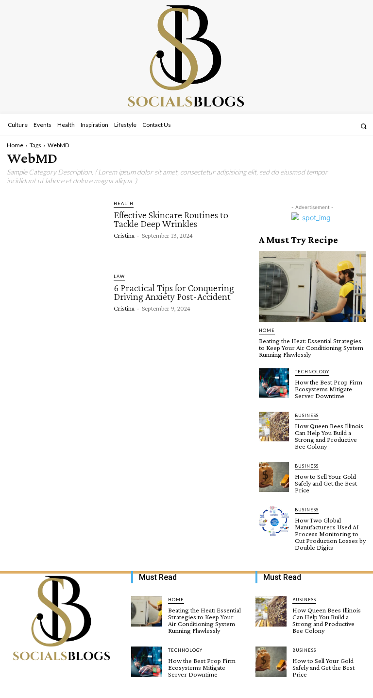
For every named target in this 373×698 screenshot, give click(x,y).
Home (15, 145)
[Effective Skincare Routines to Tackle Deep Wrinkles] (55, 226)
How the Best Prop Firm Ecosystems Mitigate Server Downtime (328, 389)
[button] (363, 126)
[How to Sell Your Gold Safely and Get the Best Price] (274, 477)
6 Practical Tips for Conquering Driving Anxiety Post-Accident (174, 292)
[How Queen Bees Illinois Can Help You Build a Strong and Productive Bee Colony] (274, 427)
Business (307, 415)
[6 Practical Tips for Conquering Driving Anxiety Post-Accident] (55, 299)
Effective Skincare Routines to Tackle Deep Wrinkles (171, 219)
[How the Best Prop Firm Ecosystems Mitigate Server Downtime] (274, 383)
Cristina (124, 235)
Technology (312, 371)
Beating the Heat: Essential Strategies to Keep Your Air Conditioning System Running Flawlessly (311, 347)
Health (124, 203)
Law (119, 276)
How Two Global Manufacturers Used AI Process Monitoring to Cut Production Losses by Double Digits (330, 533)
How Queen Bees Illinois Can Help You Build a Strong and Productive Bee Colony (329, 436)
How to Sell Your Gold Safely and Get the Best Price (326, 483)
